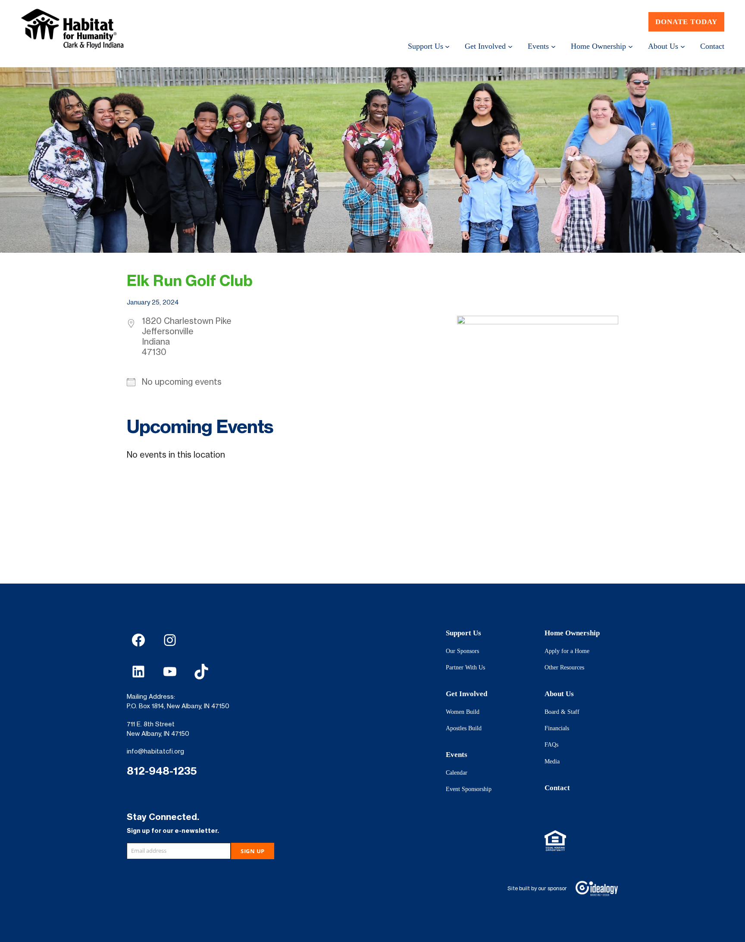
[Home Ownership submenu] (630, 46)
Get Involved (466, 694)
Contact (557, 788)
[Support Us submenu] (447, 46)
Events (456, 754)
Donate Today (686, 22)
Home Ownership (572, 633)
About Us (559, 694)
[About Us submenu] (682, 46)
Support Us (463, 633)
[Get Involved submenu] (510, 46)
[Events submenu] (553, 46)
